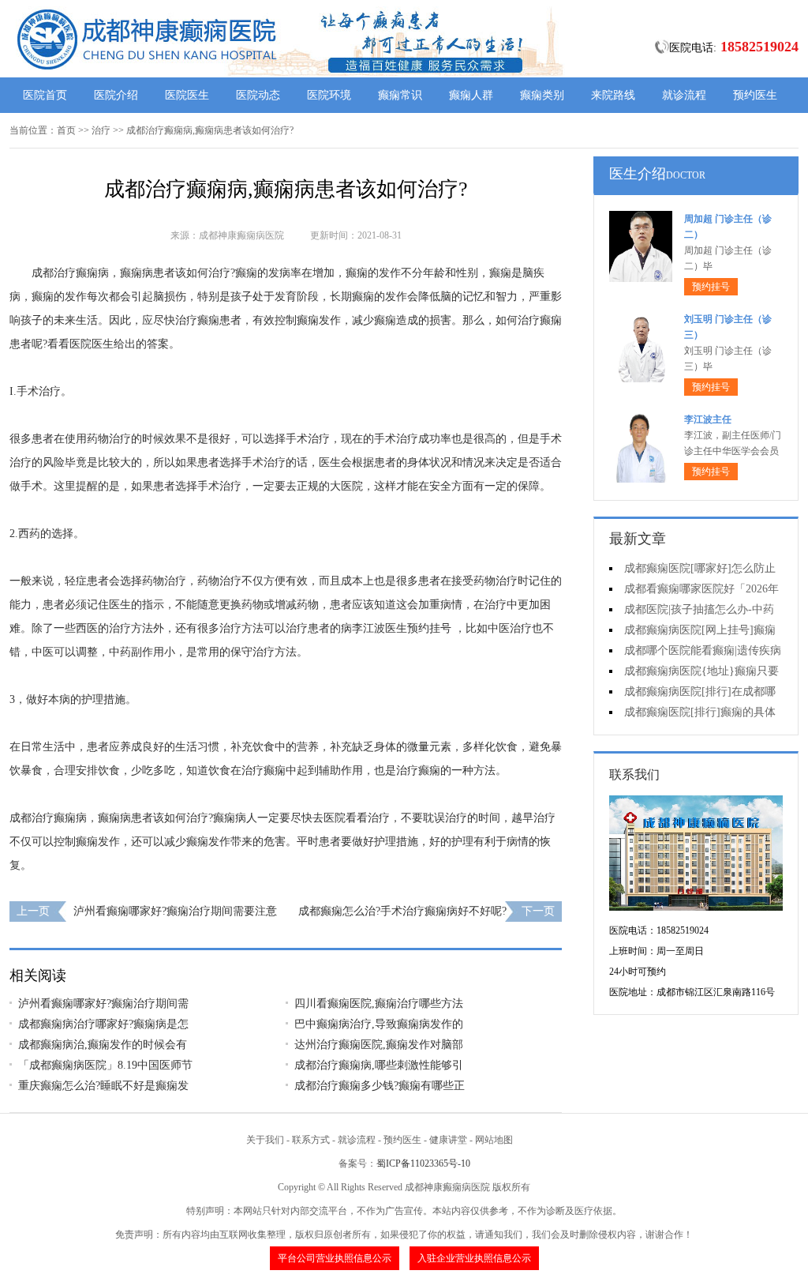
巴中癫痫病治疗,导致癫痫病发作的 (378, 1024)
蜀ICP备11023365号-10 (423, 1163)
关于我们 (265, 1139)
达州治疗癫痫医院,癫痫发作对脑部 (378, 1045)
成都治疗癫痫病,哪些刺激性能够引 (378, 1065)
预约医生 (755, 95)
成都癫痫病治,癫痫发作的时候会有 (102, 1045)
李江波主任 (707, 419)
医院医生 (187, 95)
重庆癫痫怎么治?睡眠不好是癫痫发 (103, 1086)
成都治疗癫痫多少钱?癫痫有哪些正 (379, 1086)
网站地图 (494, 1139)
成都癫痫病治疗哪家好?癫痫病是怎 (103, 1024)
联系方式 (311, 1139)
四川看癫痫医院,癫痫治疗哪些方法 (378, 1003)
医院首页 (45, 95)
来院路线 (613, 95)
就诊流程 (684, 95)
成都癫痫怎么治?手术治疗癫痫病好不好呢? (402, 911)
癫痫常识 (400, 95)
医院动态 (258, 95)
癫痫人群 (471, 95)
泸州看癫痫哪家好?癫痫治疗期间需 (103, 1003)
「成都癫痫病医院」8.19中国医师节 (105, 1065)
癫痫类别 (542, 95)
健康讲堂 (448, 1139)
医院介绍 (116, 95)
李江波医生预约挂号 (401, 628)
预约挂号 (711, 286)
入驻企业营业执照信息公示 (474, 1258)
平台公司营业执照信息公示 (334, 1258)
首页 (66, 130)
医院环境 (329, 95)
